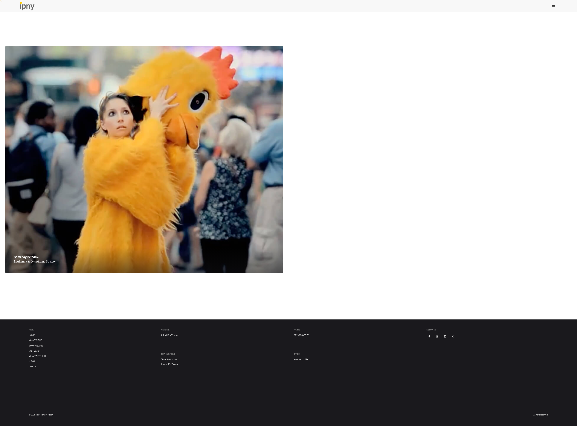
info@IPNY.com (169, 335)
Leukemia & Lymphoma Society (35, 261)
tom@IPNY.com (169, 364)
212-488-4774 (301, 335)
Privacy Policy (47, 415)
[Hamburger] (553, 6)
